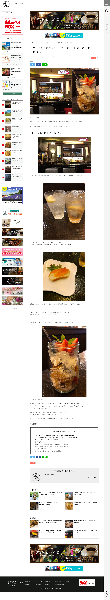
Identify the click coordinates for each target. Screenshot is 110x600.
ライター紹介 (58, 581)
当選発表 (27, 584)
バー (39, 57)
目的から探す (48, 581)
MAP (75, 437)
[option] (64, 20)
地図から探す (28, 581)
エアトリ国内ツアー (12, 308)
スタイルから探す (39, 581)
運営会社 (47, 584)
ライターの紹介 (92, 477)
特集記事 (67, 581)
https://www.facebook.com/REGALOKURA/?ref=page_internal (56, 435)
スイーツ (35, 57)
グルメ (31, 57)
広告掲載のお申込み (59, 584)
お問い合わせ (38, 584)
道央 (42, 57)
